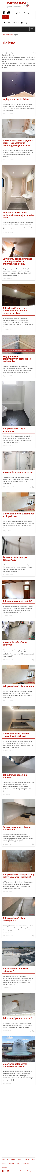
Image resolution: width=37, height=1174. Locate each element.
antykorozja (5, 1159)
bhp (33, 1159)
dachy (13, 1159)
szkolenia (4, 1167)
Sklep (21, 13)
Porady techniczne (7, 34)
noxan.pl (14, 13)
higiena (4, 1163)
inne (18, 1163)
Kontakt (5, 17)
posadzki (26, 1159)
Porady (26, 13)
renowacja (26, 1163)
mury (19, 1159)
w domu (11, 1163)
